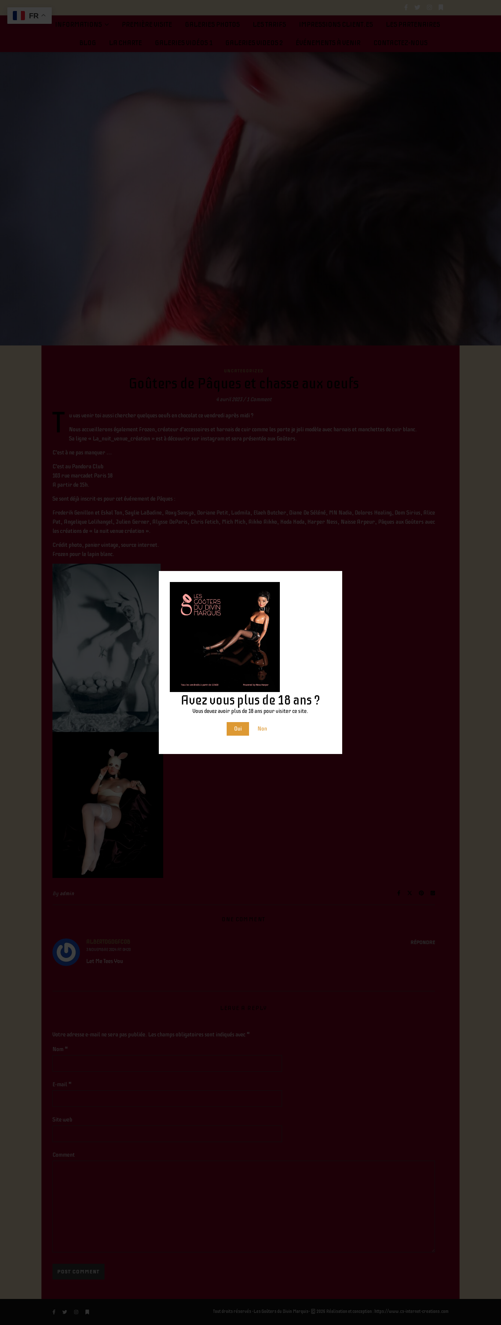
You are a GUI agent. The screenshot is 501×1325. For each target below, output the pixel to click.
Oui (238, 728)
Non (262, 728)
